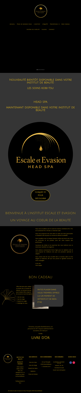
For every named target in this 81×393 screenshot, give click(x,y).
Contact (51, 29)
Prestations (54, 24)
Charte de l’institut (33, 374)
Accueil (12, 24)
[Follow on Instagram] (74, 362)
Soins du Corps (33, 362)
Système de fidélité (33, 29)
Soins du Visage (33, 365)
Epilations (33, 371)
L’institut (37, 24)
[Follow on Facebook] (70, 362)
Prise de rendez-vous (24, 24)
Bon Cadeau (66, 24)
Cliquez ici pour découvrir (40, 195)
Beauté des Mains (33, 368)
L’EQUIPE (45, 24)
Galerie (44, 29)
